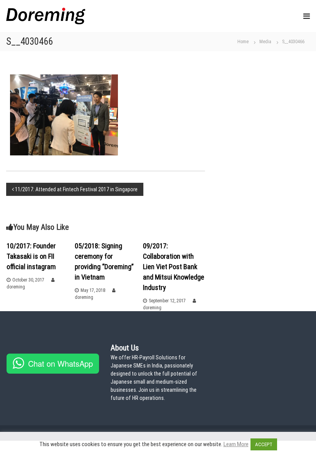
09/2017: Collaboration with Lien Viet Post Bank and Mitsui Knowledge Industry (173, 267)
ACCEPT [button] (263, 444)
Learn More (236, 444)
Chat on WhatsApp (60, 363)
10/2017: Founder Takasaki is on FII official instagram (31, 256)
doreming (16, 287)
